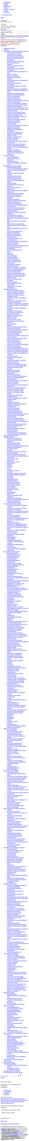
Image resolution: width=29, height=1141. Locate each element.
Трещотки (10, 662)
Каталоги (21, 1101)
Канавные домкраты (12, 914)
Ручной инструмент (12, 266)
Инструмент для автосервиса (12, 551)
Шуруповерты (11, 599)
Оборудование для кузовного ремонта (14, 808)
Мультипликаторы (12, 683)
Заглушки (9, 472)
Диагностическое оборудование (12, 503)
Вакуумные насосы (12, 856)
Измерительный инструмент (15, 712)
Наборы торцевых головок (14, 646)
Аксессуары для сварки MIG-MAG (16, 978)
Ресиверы (9, 450)
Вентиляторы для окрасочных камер (17, 776)
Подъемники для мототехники (15, 93)
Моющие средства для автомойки (16, 1056)
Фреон (9, 876)
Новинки (6, 3)
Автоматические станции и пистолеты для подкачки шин (15, 215)
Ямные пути (10, 160)
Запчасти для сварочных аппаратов (17, 986)
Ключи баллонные (12, 281)
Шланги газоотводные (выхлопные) (17, 376)
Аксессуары (10, 971)
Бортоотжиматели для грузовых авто (17, 897)
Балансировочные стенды (14, 998)
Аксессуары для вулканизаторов (16, 207)
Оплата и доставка (9, 9)
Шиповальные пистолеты (14, 235)
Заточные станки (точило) (14, 622)
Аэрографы (10, 798)
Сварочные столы (12, 766)
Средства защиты (12, 337)
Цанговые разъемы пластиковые (16, 474)
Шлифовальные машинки (14, 601)
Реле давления (11, 486)
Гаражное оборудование (10, 289)
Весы (8, 863)
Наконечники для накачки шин (15, 223)
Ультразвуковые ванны (13, 363)
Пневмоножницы (12, 572)
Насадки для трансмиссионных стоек (17, 107)
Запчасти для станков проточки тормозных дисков (15, 295)
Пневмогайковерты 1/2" (13, 554)
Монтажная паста (12, 1040)
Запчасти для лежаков (13, 753)
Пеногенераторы (11, 1013)
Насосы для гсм (11, 318)
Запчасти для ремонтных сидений (16, 750)
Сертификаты (7, 1091)
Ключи (9, 659)
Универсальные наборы (13, 644)
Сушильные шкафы (12, 763)
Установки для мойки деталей (15, 389)
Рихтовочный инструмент (14, 834)
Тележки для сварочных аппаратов (16, 972)
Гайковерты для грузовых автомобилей (14, 917)
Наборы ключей (11, 647)
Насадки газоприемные (13, 371)
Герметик (9, 252)
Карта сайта (4, 1121)
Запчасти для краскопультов (14, 795)
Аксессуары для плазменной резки (16, 984)
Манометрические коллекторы (15, 857)
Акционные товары (9, 1062)
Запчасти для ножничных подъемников (14, 83)
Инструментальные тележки (15, 731)
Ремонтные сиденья (12, 749)
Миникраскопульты (12, 796)
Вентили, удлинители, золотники (16, 267)
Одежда (9, 1066)
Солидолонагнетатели (13, 313)
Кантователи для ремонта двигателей (17, 350)
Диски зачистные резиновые (15, 270)
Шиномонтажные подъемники (15, 193)
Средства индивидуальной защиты (16, 434)
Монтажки (10, 280)
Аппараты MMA (11, 963)
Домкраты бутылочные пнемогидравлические (13, 408)
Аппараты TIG (11, 965)
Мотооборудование (9, 992)
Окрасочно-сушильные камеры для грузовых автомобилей (16, 886)
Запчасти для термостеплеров (15, 840)
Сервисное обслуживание (11, 1101)
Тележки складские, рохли (14, 136)
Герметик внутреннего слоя (14, 1045)
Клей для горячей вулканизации (16, 1043)
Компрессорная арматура (14, 485)
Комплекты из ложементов (14, 653)
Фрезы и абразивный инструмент (16, 268)
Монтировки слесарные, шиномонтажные (14, 845)
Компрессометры (12, 537)
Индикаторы (10, 714)
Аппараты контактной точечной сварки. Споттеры (16, 958)
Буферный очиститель (13, 1047)
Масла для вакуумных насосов (15, 878)
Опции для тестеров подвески (15, 290)
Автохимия (10, 1024)
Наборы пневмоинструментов (15, 564)
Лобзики (9, 619)
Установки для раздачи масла (15, 312)
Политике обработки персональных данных (11, 1138)
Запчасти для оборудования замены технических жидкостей (17, 327)
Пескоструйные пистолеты (14, 331)
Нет (14, 26)
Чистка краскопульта (12, 807)
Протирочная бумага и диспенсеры (16, 432)
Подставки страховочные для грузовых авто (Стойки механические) (17, 942)
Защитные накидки (12, 1030)
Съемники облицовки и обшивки (16, 705)
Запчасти (6, 49)
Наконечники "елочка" (13, 461)
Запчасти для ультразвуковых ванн (16, 366)
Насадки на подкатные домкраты (16, 119)
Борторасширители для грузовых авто (17, 898)
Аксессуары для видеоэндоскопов (16, 548)
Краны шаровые (11, 492)
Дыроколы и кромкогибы (14, 593)
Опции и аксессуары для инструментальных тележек (14, 733)
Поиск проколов (11, 1049)
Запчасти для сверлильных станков (16, 398)
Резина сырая (10, 263)
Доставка (3, 1100)
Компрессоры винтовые (13, 442)
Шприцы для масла (12, 316)
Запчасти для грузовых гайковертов (17, 920)
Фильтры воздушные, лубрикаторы (17, 451)
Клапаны (9, 490)
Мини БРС (10, 476)
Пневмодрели (11, 567)
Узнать (3, 34)
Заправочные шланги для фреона (16, 869)
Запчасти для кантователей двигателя (17, 351)
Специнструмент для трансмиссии (16, 679)
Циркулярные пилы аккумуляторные (17, 635)
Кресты (9, 467)
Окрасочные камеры (12, 772)
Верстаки (9, 741)
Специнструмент (12, 676)
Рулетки (9, 720)
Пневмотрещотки (12, 559)
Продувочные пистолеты (14, 563)
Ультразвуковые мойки (13, 522)
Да (11, 26)
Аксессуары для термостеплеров (16, 839)
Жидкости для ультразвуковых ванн (17, 364)
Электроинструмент (12, 609)
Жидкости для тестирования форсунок (17, 518)
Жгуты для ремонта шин (14, 271)
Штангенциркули (12, 724)
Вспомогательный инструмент (15, 711)
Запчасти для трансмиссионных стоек (17, 109)
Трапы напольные (12, 431)
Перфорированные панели (14, 744)
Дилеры (6, 10)
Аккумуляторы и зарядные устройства (17, 608)
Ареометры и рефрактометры (15, 544)
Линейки (9, 715)
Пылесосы (10, 1021)
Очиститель (10, 254)
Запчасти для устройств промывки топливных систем (16, 530)
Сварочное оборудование (14, 833)
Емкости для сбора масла (14, 319)
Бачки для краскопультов (14, 802)
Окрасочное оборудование (11, 770)
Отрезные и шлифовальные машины (17, 611)
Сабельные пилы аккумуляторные (16, 634)
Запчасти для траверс (13, 75)
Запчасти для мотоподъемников (16, 94)
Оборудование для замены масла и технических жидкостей (16, 301)
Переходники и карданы (14, 666)
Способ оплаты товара (18, 1098)
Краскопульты (11, 794)
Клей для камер (11, 1039)
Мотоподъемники (12, 994)
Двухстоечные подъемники (14, 52)
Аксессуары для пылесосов (14, 1023)
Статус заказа (10, 1100)
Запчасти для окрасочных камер (16, 779)
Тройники (10, 466)
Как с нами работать (6, 1098)
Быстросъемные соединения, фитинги (17, 245)
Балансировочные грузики (14, 250)
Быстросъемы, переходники (14, 859)
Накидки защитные (12, 429)
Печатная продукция (13, 1068)
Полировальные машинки (14, 612)
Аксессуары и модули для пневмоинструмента (14, 591)
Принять (26, 1134)
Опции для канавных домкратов (16, 915)
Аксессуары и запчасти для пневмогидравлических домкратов (16, 115)
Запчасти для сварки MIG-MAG (16, 956)
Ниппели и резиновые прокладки (16, 870)
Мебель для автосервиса (13, 727)
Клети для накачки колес (14, 187)
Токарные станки (12, 399)
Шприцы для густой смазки (14, 315)
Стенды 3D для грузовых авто (15, 908)
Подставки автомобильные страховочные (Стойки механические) (17, 413)
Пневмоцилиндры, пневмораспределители (13, 481)
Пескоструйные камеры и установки (17, 329)
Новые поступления (9, 48)
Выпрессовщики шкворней (14, 425)
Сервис (6, 7)
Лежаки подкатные (12, 751)
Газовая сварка (11, 968)
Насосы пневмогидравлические (16, 145)
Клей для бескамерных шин (14, 1042)
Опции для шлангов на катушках (16, 454)
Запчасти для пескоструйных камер (17, 338)
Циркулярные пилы (12, 604)
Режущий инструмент (13, 669)
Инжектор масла (11, 872)
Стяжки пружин (11, 416)
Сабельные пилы (11, 605)
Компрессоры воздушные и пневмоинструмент (11, 436)
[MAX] (23, 42)
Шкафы (9, 765)
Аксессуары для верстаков (14, 743)
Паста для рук (11, 1058)
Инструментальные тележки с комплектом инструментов (15, 739)
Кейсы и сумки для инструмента (16, 757)
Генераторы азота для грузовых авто (17, 901)
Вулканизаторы (11, 206)
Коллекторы (10, 477)
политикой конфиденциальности (9, 36)
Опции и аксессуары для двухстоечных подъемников (14, 54)
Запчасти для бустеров (13, 232)
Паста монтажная (12, 255)
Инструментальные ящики (14, 756)
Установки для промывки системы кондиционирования (16, 880)
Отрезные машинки (12, 566)
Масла (9, 1034)
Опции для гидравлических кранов (17, 103)
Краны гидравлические (13, 102)
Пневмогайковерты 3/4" (13, 556)
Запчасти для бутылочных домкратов (17, 125)
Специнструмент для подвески (15, 680)
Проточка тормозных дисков (15, 293)
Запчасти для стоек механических (16, 144)
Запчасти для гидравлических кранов (17, 104)
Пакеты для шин (11, 277)
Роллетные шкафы (12, 769)
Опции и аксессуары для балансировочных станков (14, 178)
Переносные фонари (12, 1014)
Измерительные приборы (14, 862)
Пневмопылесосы (12, 586)
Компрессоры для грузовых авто (16, 910)
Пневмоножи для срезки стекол (15, 583)
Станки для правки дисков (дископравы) (14, 284)
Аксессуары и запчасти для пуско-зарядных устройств (16, 360)
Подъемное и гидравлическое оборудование (16, 51)
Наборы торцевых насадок (14, 648)
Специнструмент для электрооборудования (13, 703)
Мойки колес (10, 189)
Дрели (9, 614)
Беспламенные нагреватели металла (17, 621)
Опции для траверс (12, 74)
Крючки (9, 759)
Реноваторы (10, 602)
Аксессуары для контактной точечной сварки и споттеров (17, 981)
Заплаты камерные (12, 257)
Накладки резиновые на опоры (15, 57)
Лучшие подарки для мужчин (12, 1071)
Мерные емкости (11, 324)
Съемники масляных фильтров (15, 682)
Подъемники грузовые (13, 947)
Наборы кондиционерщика (14, 860)
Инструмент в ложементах (14, 654)
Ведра (8, 754)
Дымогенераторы (12, 532)
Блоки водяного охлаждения (15, 985)
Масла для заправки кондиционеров (17, 875)
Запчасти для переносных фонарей (16, 424)
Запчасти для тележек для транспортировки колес (14, 822)
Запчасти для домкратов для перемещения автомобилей (15, 133)
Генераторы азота (12, 237)
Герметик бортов (11, 1046)
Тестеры (9, 698)
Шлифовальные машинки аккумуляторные (14, 630)
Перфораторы (11, 615)
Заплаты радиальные (13, 258)
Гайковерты (10, 213)
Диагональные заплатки (13, 264)
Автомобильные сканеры (14, 540)
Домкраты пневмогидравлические (16, 113)
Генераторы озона (12, 427)
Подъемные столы (12, 110)
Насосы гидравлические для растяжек (17, 825)
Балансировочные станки (14, 176)
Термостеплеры (11, 837)
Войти (2, 17)
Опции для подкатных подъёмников (17, 89)
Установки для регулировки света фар (17, 511)
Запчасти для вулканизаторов (15, 209)
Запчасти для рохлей (12, 138)
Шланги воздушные (12, 244)
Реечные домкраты (12, 139)
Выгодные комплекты (13, 62)
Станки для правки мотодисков (15, 1004)
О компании (7, 2)
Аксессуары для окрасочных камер (16, 778)
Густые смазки (11, 1055)
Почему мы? (7, 1090)
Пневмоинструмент (12, 479)
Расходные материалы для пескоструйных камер (14, 333)
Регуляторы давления (13, 489)
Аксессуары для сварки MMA (15, 976)
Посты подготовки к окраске (15, 780)
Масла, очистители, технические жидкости (16, 1033)
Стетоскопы (10, 545)
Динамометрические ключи (14, 656)
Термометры (10, 550)
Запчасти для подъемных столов (16, 112)
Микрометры (10, 717)
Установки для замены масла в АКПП (17, 303)
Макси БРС (10, 460)
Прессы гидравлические (13, 96)
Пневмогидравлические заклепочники (17, 580)
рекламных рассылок (19, 37)
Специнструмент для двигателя (15, 677)
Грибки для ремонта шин (14, 261)
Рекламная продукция (10, 1063)
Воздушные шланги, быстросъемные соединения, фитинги (17, 241)
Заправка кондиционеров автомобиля (14, 847)
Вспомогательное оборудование (16, 428)
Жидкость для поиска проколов (15, 273)
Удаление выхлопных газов (14, 367)
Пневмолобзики (11, 570)
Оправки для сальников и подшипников (14, 696)
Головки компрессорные (14, 502)
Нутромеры (10, 718)
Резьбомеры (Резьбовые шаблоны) (16, 725)
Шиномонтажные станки (14, 167)
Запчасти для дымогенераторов (15, 534)
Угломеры (10, 722)
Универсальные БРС (12, 458)
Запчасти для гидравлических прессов (17, 100)
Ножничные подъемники (14, 77)
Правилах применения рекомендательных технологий (10, 1136)
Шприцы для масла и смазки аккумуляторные (15, 638)
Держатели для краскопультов (15, 805)
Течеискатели (11, 873)
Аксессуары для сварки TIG (14, 979)
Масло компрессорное (13, 483)
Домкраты (10, 197)
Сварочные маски (12, 969)
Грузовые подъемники (13, 149)
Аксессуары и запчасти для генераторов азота (14, 239)
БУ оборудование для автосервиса (13, 1072)
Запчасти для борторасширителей (16, 212)
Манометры (10, 493)
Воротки (9, 663)
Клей (8, 251)
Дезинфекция (11, 882)
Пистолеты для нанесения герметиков (17, 577)
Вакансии (6, 1094)
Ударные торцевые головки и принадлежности (15, 674)
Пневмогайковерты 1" (13, 557)
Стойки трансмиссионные (14, 106)
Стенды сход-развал (9, 155)
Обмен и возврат (18, 1100)
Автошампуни (11, 1026)
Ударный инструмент (13, 670)
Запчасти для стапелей (13, 811)
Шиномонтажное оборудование (12, 165)
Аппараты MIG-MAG (13, 955)
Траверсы (9, 64)
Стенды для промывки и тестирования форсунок (14, 516)
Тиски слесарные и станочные (15, 415)
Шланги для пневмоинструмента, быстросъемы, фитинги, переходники (17, 588)
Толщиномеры (11, 538)
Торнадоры (10, 579)
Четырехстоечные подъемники (15, 61)
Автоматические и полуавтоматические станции (15, 849)
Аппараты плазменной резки (15, 966)
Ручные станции (11, 854)
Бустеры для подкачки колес (15, 231)
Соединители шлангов (13, 470)
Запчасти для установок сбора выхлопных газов (15, 378)
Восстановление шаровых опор (15, 419)
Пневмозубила (11, 561)
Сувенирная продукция (13, 1069)
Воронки (9, 325)
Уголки (9, 469)
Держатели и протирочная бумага (16, 762)
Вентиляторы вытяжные (14, 374)
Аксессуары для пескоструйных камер (17, 335)
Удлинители (10, 664)
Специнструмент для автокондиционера (13, 690)
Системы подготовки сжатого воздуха (17, 792)
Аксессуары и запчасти (13, 158)
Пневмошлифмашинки (13, 560)
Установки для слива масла (14, 310)
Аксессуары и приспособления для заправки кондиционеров (16, 867)
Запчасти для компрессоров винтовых (17, 445)
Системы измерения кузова (14, 836)
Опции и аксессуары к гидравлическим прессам (14, 98)
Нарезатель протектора (13, 904)
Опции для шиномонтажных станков (17, 168)
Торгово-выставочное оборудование (17, 1065)
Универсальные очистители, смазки (17, 1027)
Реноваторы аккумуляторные (15, 633)
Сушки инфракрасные (13, 785)
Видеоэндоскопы (12, 547)
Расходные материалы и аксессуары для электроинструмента (17, 624)
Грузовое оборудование (10, 883)
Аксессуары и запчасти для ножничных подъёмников (14, 195)
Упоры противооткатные (14, 952)
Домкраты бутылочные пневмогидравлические (13, 127)
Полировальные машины (14, 595)
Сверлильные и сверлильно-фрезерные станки (15, 395)
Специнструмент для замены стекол (17, 709)
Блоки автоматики (12, 487)
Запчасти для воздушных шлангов (16, 387)
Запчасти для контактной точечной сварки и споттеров (16, 961)
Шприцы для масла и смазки (15, 606)
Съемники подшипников (14, 685)
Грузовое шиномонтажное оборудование (14, 888)
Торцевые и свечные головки (15, 657)
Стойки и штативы (12, 721)
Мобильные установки (13, 370)
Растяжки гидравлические (14, 824)
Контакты (6, 12)
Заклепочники (11, 672)
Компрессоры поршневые (14, 438)
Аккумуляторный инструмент (15, 596)
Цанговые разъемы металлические (16, 473)
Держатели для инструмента (15, 760)
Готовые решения (12, 730)
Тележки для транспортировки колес (17, 205)
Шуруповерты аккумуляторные (15, 627)
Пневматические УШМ (13, 582)
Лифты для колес (11, 135)
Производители (9, 1103)
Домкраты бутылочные (13, 202)
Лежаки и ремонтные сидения (15, 1020)
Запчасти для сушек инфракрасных (16, 786)
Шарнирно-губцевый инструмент (16, 667)
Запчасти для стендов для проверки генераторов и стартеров (17, 508)
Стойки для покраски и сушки (15, 788)
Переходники (11, 373)
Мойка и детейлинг (9, 1005)
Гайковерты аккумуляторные (15, 628)
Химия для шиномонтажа (14, 1037)
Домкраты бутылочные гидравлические (13, 123)
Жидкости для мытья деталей (15, 390)
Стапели (9, 809)
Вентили (9, 464)
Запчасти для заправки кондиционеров (13, 852)
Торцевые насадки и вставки (15, 660)
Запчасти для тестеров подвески (16, 292)
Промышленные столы (13, 767)
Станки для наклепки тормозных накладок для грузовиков (16, 932)
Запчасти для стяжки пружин (15, 418)
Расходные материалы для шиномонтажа (14, 247)
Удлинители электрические (14, 640)
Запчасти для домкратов (13, 120)
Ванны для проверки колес (14, 279)
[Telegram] (22, 42)
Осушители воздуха (12, 448)
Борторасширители (12, 210)
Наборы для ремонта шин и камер (16, 274)
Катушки (9, 369)
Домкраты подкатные (13, 118)
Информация (7, 6)
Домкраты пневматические (14, 151)
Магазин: (3, 41)
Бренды (6, 5)
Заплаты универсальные (13, 260)
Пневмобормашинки (13, 569)
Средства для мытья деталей (15, 1050)
